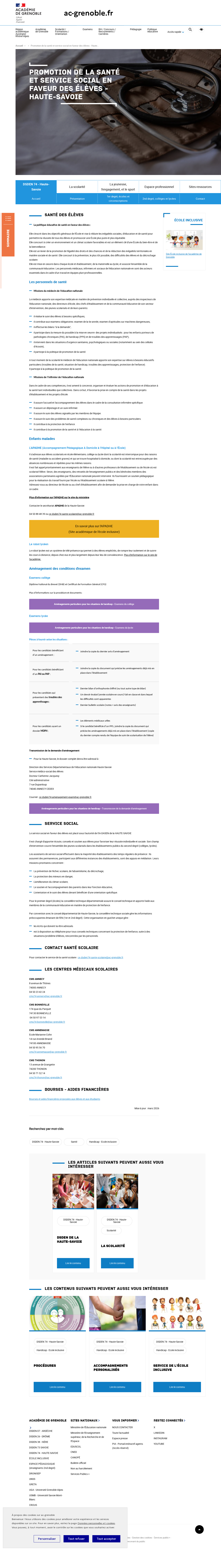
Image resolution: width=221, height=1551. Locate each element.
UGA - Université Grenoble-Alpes (46, 1489)
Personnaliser (47, 1539)
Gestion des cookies (142, 1537)
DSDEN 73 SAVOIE (39, 1447)
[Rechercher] (190, 32)
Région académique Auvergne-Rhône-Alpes (22, 33)
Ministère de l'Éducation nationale (88, 1427)
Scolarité (111, 1230)
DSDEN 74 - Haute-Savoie (36, 187)
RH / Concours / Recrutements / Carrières (107, 31)
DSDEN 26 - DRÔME (39, 1436)
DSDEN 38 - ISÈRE (38, 1442)
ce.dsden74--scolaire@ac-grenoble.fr (71, 514)
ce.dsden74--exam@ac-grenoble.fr (65, 797)
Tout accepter (106, 1539)
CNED (74, 1452)
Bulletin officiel (78, 1463)
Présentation (77, 198)
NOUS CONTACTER (122, 1427)
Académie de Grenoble (41, 30)
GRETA (33, 1484)
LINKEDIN (159, 1432)
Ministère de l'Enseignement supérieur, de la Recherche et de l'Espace (87, 1437)
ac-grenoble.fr (88, 13)
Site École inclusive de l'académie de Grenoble (184, 255)
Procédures (45, 1366)
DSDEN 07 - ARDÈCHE (40, 1431)
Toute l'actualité (120, 1432)
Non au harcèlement (81, 1468)
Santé (74, 1141)
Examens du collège (94, 604)
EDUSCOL (76, 1446)
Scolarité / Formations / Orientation (62, 31)
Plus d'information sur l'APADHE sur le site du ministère (59, 497)
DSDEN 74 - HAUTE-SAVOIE (43, 1453)
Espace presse (120, 1438)
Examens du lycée (94, 627)
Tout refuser (76, 1539)
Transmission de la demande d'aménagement (94, 808)
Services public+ (162, 1537)
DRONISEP (35, 1473)
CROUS (33, 1505)
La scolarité (113, 1246)
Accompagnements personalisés (111, 1368)
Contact (200, 198)
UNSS (32, 1479)
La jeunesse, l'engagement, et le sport (118, 187)
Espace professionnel (159, 187)
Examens (88, 29)
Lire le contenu (73, 1263)
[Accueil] (33, 13)
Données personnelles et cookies (96, 1523)
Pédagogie (135, 29)
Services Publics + (80, 1474)
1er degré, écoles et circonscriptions (118, 199)
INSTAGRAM (160, 1438)
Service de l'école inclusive (170, 1368)
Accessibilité (201, 30)
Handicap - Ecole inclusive (103, 1141)
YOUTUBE (159, 1443)
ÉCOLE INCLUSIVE (39, 1458)
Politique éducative (152, 30)
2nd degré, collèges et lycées (159, 198)
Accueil (19, 45)
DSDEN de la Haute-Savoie (69, 1239)
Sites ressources (200, 187)
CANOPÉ (75, 1457)
